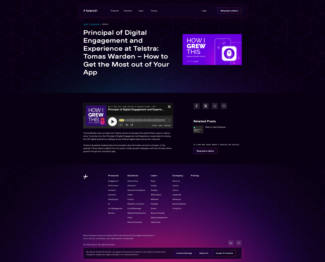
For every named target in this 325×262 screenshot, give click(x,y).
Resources (95, 24)
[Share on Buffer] (215, 106)
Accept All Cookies (224, 253)
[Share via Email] (224, 106)
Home (85, 24)
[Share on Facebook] (196, 106)
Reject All (203, 253)
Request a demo (229, 10)
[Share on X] (206, 106)
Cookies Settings (184, 253)
